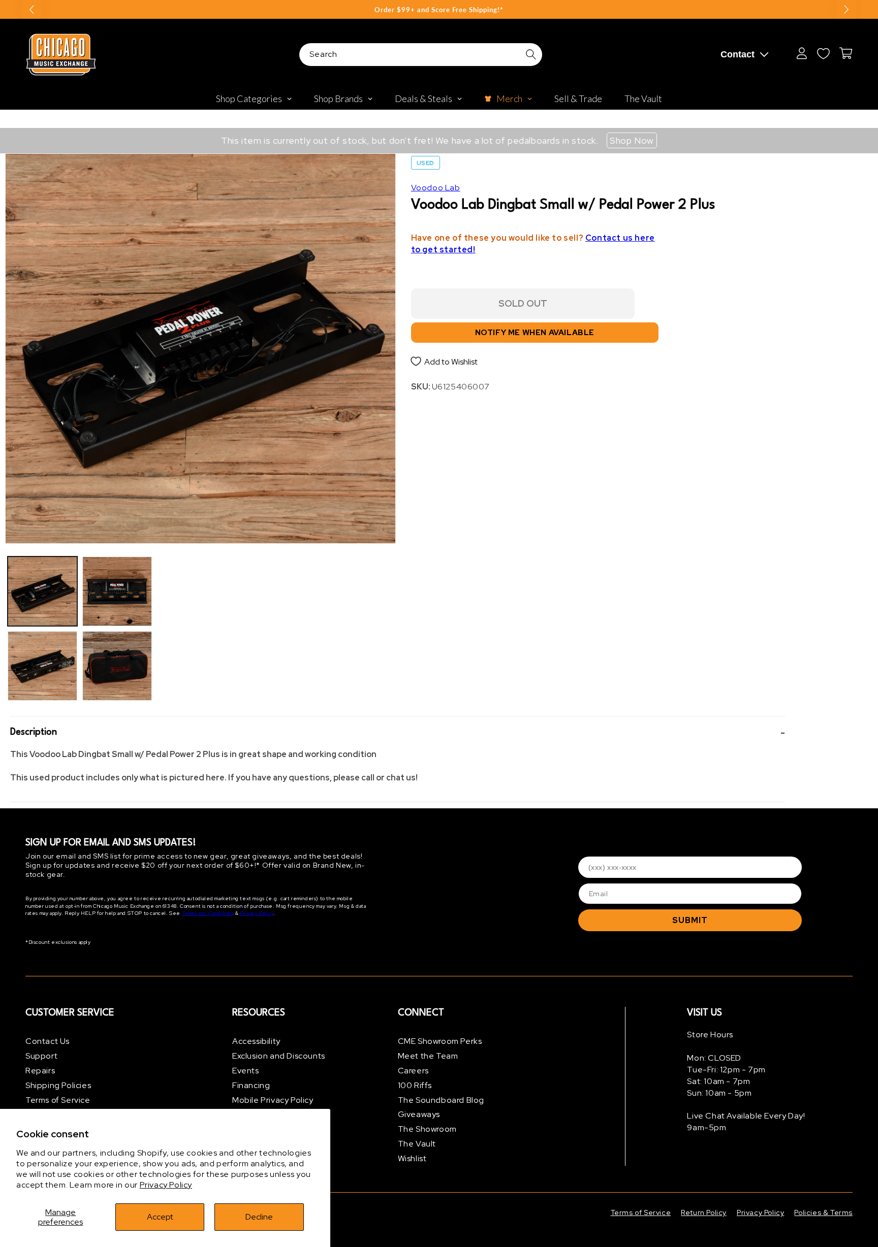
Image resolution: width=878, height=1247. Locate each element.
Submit (690, 920)
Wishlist (412, 1158)
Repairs (40, 1070)
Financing (251, 1085)
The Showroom (427, 1129)
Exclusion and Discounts (278, 1056)
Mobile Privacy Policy (272, 1100)
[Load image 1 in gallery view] (42, 591)
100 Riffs (415, 1085)
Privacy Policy (166, 1184)
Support (41, 1056)
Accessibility (256, 1041)
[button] (397, 732)
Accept (160, 1216)
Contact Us (47, 1041)
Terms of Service (57, 1100)
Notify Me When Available (534, 332)
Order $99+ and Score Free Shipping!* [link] (439, 10)
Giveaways (419, 1114)
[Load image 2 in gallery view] (42, 666)
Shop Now (632, 140)
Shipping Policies (58, 1085)
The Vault (417, 1143)
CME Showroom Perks (440, 1041)
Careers (413, 1070)
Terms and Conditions (208, 913)
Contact (737, 54)
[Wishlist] (823, 53)
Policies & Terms (823, 1212)
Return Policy (704, 1212)
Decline (259, 1216)
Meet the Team (428, 1056)
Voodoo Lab (435, 187)
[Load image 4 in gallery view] (117, 666)
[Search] (531, 54)
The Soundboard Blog (441, 1100)
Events (245, 1070)
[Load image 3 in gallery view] (117, 591)
